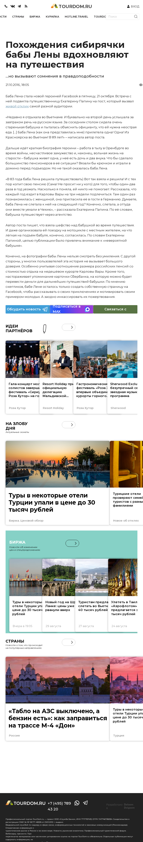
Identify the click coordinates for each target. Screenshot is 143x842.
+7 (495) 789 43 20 (59, 806)
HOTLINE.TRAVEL (76, 16)
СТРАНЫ (18, 16)
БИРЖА (35, 16)
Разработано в (120, 806)
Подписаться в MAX (67, 309)
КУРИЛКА (52, 16)
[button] (65, 327)
